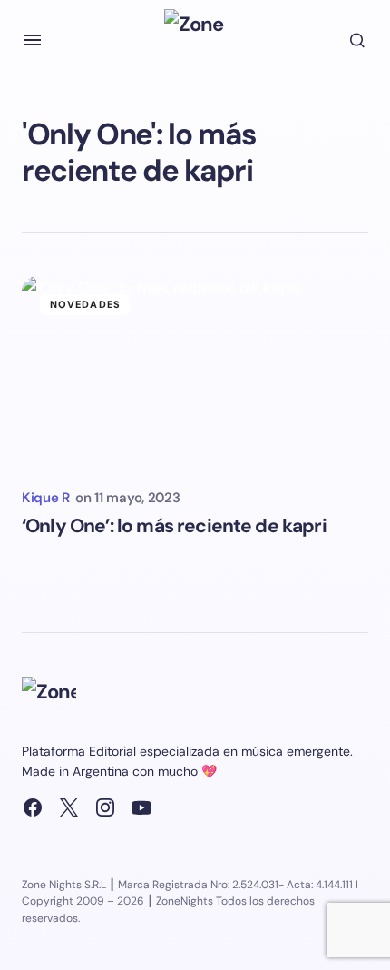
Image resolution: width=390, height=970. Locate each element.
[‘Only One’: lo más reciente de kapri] (195, 373)
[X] (69, 807)
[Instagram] (105, 807)
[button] (33, 40)
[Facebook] (33, 807)
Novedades (85, 304)
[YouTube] (141, 807)
